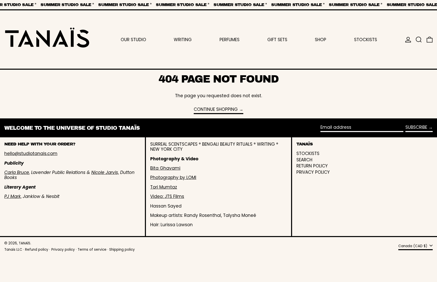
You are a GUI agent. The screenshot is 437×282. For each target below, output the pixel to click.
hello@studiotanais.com (30, 153)
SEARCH (304, 160)
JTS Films (174, 196)
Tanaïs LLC (13, 249)
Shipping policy (122, 249)
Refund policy (36, 249)
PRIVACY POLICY (313, 172)
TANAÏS (24, 243)
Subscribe (416, 127)
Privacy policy (63, 249)
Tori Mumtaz (163, 187)
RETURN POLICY (312, 166)
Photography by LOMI (173, 177)
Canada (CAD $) (413, 246)
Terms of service (92, 249)
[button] (419, 39)
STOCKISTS (307, 153)
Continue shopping (216, 109)
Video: (157, 196)
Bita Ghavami (165, 168)
